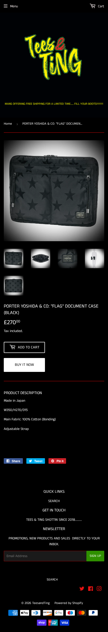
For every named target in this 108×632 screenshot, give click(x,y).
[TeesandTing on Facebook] (90, 589)
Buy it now (24, 364)
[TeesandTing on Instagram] (99, 589)
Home (8, 123)
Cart (100, 6)
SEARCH (54, 501)
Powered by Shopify (69, 603)
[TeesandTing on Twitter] (81, 589)
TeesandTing (41, 603)
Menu (14, 6)
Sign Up (95, 556)
